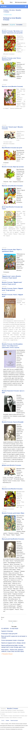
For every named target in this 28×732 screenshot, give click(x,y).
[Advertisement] (8, 681)
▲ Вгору (3, 6)
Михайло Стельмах (12, 708)
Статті (2, 720)
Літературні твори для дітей (9, 633)
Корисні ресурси (14, 720)
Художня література (7, 631)
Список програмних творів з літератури (12, 640)
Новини (7, 720)
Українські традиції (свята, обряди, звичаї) (13, 643)
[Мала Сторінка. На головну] (2, 3)
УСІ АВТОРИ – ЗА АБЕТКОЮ (9, 628)
